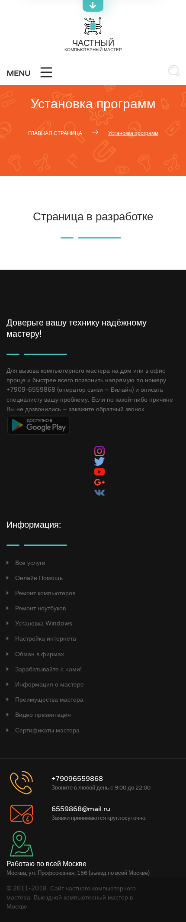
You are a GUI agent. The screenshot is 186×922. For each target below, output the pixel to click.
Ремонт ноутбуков (40, 608)
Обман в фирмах (39, 654)
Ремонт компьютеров (45, 593)
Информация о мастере (49, 684)
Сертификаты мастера (47, 730)
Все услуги (30, 563)
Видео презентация (43, 715)
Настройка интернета (45, 638)
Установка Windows (43, 623)
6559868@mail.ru (80, 809)
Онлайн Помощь (39, 578)
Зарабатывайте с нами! (48, 669)
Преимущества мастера (49, 699)
